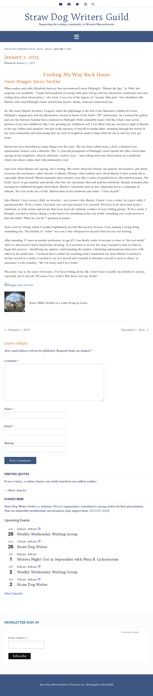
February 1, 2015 (17, 330)
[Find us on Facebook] (69, 4)
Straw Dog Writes (32, 546)
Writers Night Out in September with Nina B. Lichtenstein (68, 559)
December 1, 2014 (135, 330)
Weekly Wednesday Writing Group (47, 534)
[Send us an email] (61, 4)
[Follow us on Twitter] (77, 4)
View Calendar (13, 593)
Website (9, 443)
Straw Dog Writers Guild (77, 17)
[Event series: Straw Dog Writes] (39, 541)
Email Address (18, 638)
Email (9, 426)
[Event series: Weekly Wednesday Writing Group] (39, 529)
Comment (11, 361)
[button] (76, 36)
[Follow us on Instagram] (85, 4)
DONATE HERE (99, 511)
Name (9, 409)
